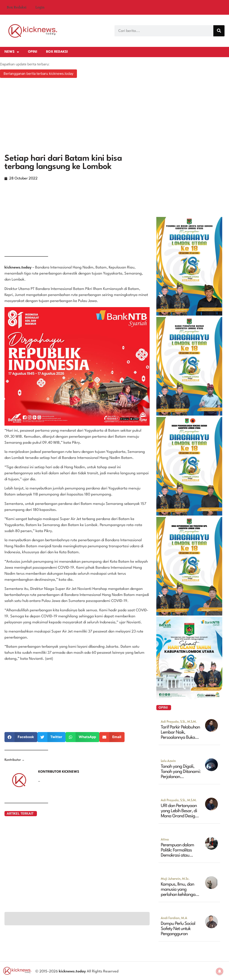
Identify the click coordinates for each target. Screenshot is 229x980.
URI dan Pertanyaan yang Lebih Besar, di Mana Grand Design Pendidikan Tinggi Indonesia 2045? (179, 816)
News (9, 52)
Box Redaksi (16, 7)
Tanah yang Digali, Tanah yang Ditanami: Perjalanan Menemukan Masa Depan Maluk (181, 776)
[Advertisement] (114, 116)
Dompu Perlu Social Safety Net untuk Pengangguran (178, 929)
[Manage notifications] (219, 971)
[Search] (219, 30)
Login (40, 7)
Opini (32, 52)
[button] (20, 737)
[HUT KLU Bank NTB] (189, 698)
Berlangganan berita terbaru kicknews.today (38, 73)
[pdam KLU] (189, 314)
